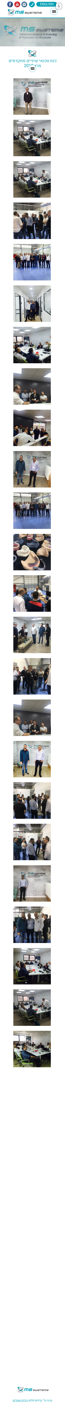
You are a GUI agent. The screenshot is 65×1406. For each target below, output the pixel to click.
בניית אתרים (20, 1400)
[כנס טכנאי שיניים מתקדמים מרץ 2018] (32, 1049)
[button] (59, 6)
